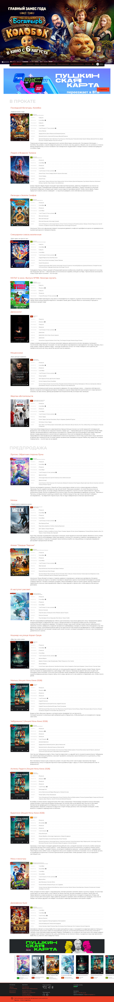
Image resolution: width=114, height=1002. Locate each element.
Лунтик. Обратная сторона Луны (27, 454)
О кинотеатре (52, 64)
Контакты (87, 64)
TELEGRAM (49, 987)
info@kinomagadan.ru (89, 994)
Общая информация (63, 64)
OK (52, 987)
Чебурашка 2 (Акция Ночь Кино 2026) (29, 721)
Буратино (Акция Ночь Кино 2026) (28, 813)
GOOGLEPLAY (47, 995)
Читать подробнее (25, 1000)
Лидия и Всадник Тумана (23, 153)
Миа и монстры (18, 859)
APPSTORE (44, 995)
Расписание (29, 64)
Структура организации (77, 64)
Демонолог (16, 312)
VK (45, 987)
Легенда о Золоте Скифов (23, 195)
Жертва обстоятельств (22, 396)
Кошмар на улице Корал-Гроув (26, 635)
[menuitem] (30, 64)
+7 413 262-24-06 (81, 992)
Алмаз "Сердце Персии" (23, 545)
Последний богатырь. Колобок (26, 108)
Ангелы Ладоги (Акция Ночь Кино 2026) (30, 769)
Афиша (37, 64)
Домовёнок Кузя (19, 903)
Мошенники (17, 353)
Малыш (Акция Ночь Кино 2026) (26, 680)
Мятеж (14, 500)
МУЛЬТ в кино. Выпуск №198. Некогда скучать (33, 278)
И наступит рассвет (20, 589)
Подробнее (103, 89)
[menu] (57, 64)
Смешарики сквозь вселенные (26, 234)
